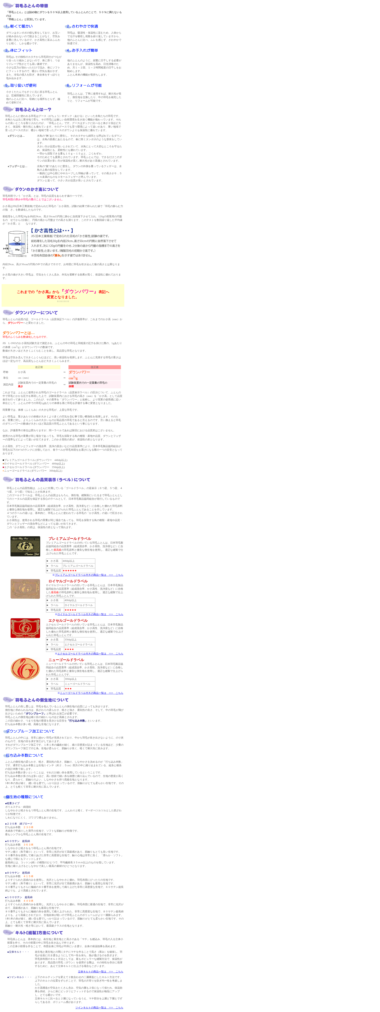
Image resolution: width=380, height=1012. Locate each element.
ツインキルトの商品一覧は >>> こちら (99, 1007)
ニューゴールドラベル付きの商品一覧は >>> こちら (91, 692)
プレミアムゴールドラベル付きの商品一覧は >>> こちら (89, 574)
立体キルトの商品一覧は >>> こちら (100, 971)
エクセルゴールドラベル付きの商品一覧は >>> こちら (90, 653)
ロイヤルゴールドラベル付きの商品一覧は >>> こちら (90, 614)
